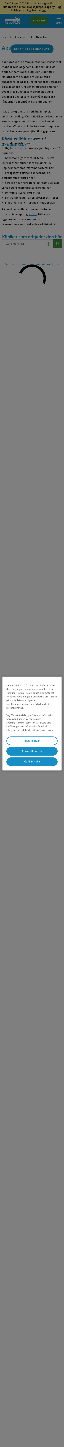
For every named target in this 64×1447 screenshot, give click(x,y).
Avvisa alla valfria (32, 751)
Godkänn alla (32, 761)
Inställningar (32, 740)
